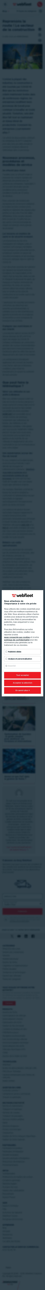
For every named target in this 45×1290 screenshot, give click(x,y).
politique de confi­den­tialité (17, 640)
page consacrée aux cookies (17, 637)
